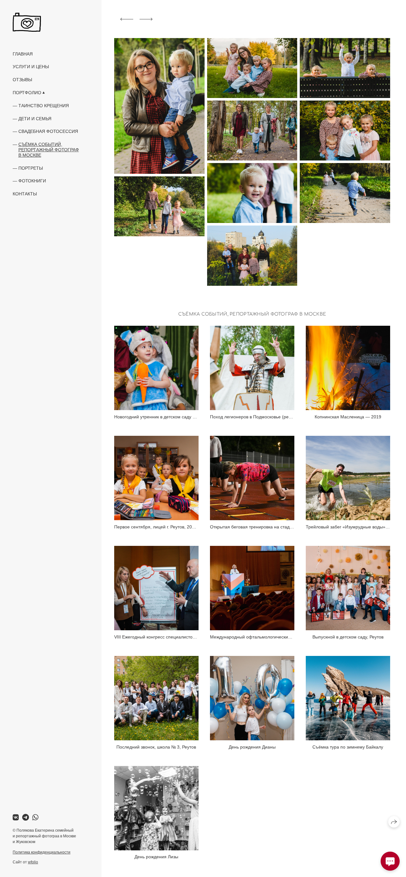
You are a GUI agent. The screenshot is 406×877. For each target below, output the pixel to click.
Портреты (30, 168)
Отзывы (22, 79)
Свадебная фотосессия (48, 131)
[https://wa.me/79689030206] (35, 817)
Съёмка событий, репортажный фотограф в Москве (48, 150)
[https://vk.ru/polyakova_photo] (16, 817)
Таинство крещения (43, 105)
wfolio (33, 862)
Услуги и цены (31, 66)
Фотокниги (32, 180)
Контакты (25, 193)
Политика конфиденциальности (41, 852)
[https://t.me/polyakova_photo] (25, 817)
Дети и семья (34, 118)
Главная (23, 53)
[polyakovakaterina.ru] (27, 22)
